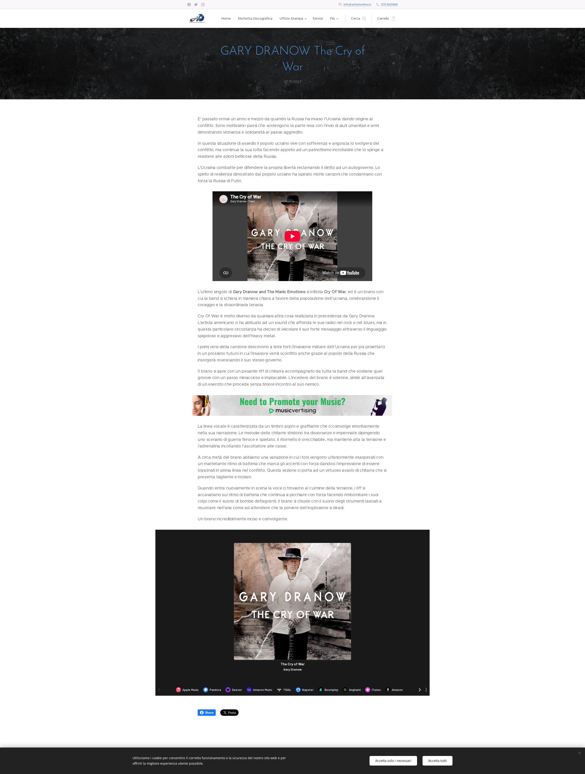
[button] (358, 18)
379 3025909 (389, 4)
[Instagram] (203, 4)
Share (209, 712)
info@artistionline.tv (357, 4)
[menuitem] (227, 18)
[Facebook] (189, 4)
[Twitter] (196, 4)
